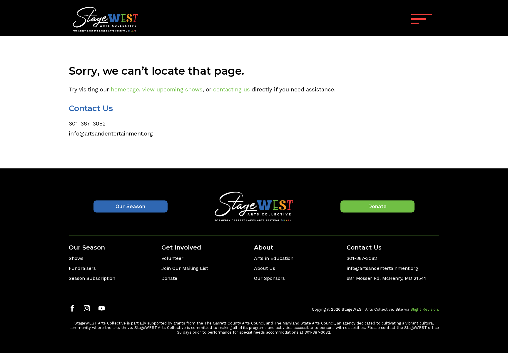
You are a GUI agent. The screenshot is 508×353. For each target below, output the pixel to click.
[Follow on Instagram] (87, 308)
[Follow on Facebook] (72, 308)
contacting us (231, 89)
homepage (125, 89)
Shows (76, 258)
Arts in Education (273, 258)
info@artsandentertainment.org (111, 133)
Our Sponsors (269, 278)
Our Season (130, 206)
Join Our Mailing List (184, 268)
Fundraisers (82, 268)
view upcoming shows (172, 89)
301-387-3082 (87, 123)
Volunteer (172, 258)
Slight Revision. (424, 309)
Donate (377, 206)
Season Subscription (92, 278)
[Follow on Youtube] (101, 308)
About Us (264, 268)
